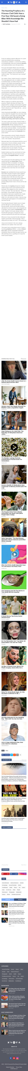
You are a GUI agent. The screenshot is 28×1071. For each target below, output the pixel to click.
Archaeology (4, 885)
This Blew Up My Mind (16, 894)
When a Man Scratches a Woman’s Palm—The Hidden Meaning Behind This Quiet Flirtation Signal (17, 997)
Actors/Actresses (5, 882)
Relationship (18, 892)
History (15, 887)
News (3, 889)
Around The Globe (12, 885)
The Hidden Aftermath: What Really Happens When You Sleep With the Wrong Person (17, 990)
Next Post (23, 864)
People (18, 889)
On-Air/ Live (8, 889)
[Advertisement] (14, 41)
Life (19, 887)
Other (6, 7)
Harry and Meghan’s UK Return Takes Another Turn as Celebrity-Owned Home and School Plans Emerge (17, 905)
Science (3, 894)
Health (11, 887)
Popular (8, 899)
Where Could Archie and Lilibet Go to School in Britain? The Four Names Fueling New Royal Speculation (17, 1032)
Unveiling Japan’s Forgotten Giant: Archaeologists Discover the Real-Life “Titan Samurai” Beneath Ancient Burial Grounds (12, 820)
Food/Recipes (5, 887)
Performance (4, 892)
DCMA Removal (14, 1068)
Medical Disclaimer (10, 1067)
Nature (23, 887)
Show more (24, 759)
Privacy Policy (19, 1067)
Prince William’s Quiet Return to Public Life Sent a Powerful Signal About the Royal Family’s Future (16, 912)
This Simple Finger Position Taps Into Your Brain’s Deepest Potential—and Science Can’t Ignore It (17, 1005)
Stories (8, 894)
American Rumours (14, 882)
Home (2, 7)
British (19, 885)
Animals (21, 882)
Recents (20, 899)
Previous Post (5, 864)
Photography (11, 892)
